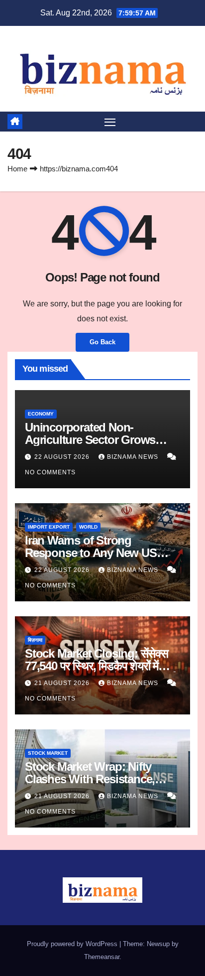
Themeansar (101, 957)
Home (17, 168)
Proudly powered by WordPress (73, 944)
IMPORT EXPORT (49, 527)
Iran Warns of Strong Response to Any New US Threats (91, 553)
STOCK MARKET (48, 753)
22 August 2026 (63, 456)
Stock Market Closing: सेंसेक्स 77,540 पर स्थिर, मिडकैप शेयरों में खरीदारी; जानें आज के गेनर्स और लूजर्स (100, 666)
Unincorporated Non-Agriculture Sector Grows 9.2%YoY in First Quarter (90, 439)
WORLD (88, 527)
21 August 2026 (63, 683)
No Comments (50, 472)
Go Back (102, 342)
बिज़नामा (35, 640)
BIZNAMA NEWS (133, 456)
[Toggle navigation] (110, 122)
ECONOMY (41, 414)
